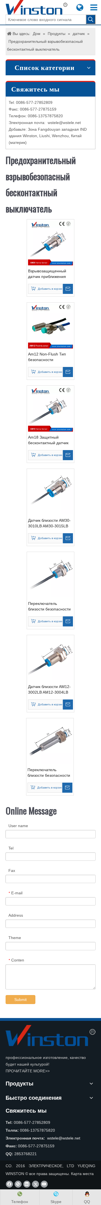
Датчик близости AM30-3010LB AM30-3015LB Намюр (49, 523)
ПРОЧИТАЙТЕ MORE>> (28, 1071)
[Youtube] (44, 1184)
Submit (20, 999)
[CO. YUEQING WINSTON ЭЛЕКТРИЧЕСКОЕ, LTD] (50, 1035)
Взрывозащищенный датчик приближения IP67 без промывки (47, 274)
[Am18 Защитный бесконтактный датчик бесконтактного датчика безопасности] (50, 409)
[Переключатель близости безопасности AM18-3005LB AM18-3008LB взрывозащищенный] (50, 575)
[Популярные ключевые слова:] (90, 19)
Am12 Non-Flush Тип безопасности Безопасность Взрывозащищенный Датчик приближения (47, 357)
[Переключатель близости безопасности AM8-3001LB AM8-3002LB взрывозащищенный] (49, 741)
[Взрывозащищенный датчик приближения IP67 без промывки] (50, 242)
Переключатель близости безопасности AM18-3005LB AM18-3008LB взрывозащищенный (49, 606)
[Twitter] (35, 1184)
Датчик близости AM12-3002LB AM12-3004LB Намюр (49, 689)
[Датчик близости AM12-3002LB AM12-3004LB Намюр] (50, 658)
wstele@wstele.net (64, 122)
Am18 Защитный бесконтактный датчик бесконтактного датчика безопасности (50, 440)
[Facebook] (9, 1184)
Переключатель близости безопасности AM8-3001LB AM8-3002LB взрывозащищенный (48, 773)
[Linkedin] (26, 1184)
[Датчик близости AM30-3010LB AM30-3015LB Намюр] (50, 492)
